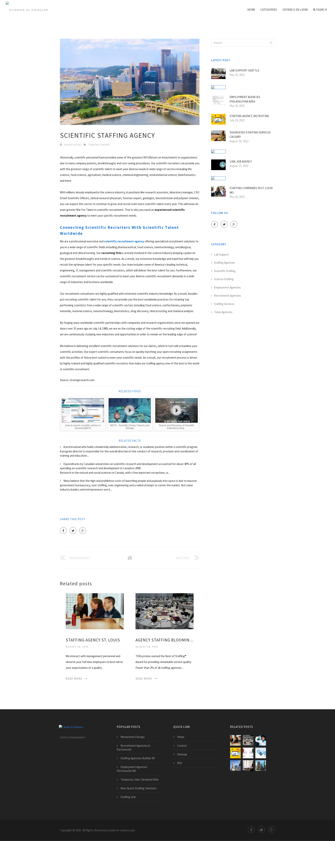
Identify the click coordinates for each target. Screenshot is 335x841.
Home (251, 9)
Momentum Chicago (133, 737)
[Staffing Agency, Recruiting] (235, 753)
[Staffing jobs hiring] (260, 765)
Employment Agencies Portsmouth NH (132, 769)
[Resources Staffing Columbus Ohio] (235, 765)
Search (321, 9)
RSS (179, 763)
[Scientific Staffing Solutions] (260, 740)
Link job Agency (241, 161)
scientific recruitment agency (124, 241)
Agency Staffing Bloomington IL (165, 640)
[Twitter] (73, 530)
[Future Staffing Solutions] (248, 765)
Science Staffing (224, 279)
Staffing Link (128, 797)
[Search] (271, 42)
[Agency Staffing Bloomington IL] (165, 611)
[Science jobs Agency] (260, 753)
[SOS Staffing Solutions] (248, 753)
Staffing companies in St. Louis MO (251, 190)
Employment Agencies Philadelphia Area (245, 99)
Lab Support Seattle (244, 70)
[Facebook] (63, 530)
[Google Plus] (82, 530)
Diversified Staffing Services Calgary (250, 135)
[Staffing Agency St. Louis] (95, 611)
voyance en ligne (295, 9)
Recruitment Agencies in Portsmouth (133, 747)
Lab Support (221, 254)
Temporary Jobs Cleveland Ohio (140, 779)
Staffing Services (224, 304)
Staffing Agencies (224, 262)
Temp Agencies (223, 312)
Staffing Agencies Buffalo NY (138, 758)
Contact (182, 745)
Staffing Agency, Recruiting (249, 116)
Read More (74, 678)
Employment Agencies (227, 287)
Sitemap (182, 754)
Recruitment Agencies (227, 295)
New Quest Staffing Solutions (138, 788)
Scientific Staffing (99, 144)
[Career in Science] (27, 6)
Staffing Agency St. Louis (93, 640)
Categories (268, 9)
